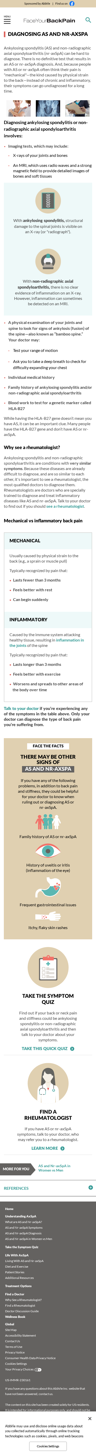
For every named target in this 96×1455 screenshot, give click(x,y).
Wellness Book (15, 1316)
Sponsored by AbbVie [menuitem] (37, 3)
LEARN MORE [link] (44, 1148)
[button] (48, 1188)
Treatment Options (18, 1286)
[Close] (89, 1418)
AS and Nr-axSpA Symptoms (23, 1227)
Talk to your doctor (21, 709)
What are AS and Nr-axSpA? (23, 1222)
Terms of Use (13, 1347)
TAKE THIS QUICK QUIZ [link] (45, 1049)
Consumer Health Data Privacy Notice (30, 1358)
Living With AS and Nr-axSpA (24, 1261)
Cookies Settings (16, 1364)
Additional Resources (19, 1278)
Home (9, 1208)
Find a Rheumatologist (20, 1305)
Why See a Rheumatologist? (23, 1300)
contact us (45, 1394)
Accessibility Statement (20, 1335)
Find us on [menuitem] (61, 3)
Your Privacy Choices (19, 1369)
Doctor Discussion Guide (22, 1311)
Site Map (11, 1330)
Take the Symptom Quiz (21, 1247)
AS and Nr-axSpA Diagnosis (23, 1233)
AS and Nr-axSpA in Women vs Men (54, 1168)
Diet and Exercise (16, 1266)
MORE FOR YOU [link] (16, 1169)
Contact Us (12, 1341)
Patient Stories (14, 1272)
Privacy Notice (15, 1352)
